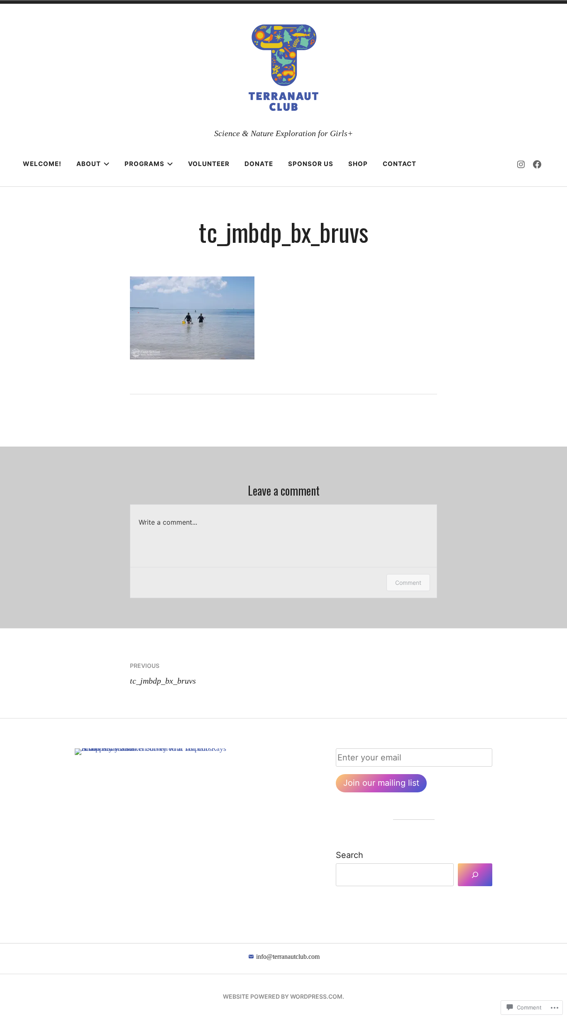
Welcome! (42, 164)
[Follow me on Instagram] (521, 164)
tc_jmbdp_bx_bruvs (163, 673)
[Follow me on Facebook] (537, 164)
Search (349, 855)
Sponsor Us (310, 164)
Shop (358, 164)
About (88, 164)
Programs (144, 164)
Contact (399, 164)
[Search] (475, 875)
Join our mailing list (381, 783)
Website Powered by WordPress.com (282, 996)
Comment (408, 582)
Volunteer (209, 164)
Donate (258, 164)
